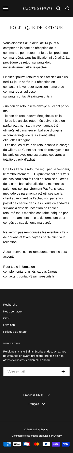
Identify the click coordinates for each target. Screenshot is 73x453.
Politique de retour (15, 331)
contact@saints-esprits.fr (34, 96)
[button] (67, 8)
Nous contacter (13, 311)
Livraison (9, 324)
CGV (6, 318)
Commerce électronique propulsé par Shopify (37, 435)
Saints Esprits (40, 429)
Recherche (10, 304)
